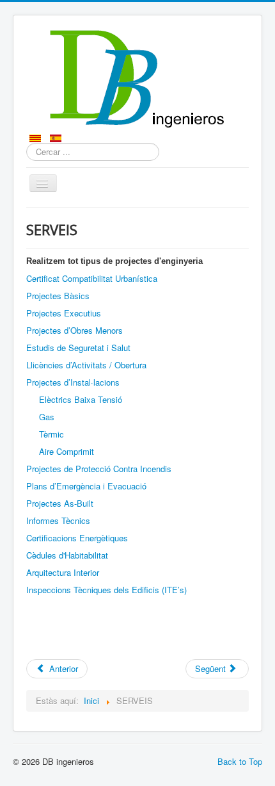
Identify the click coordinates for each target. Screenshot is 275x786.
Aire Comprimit (66, 451)
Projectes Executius (63, 313)
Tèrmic (51, 434)
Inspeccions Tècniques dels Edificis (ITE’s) (106, 590)
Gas (46, 417)
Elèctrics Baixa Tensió (80, 399)
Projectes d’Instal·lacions (73, 382)
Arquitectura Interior (62, 572)
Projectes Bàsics (58, 296)
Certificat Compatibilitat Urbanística (91, 278)
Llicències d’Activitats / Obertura (86, 365)
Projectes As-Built (59, 503)
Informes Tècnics (58, 520)
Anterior (62, 668)
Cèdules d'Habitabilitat (67, 555)
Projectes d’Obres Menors (74, 330)
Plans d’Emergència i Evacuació (86, 486)
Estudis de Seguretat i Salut (78, 347)
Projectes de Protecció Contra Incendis (98, 469)
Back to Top (239, 761)
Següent (211, 668)
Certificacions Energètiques (77, 538)
